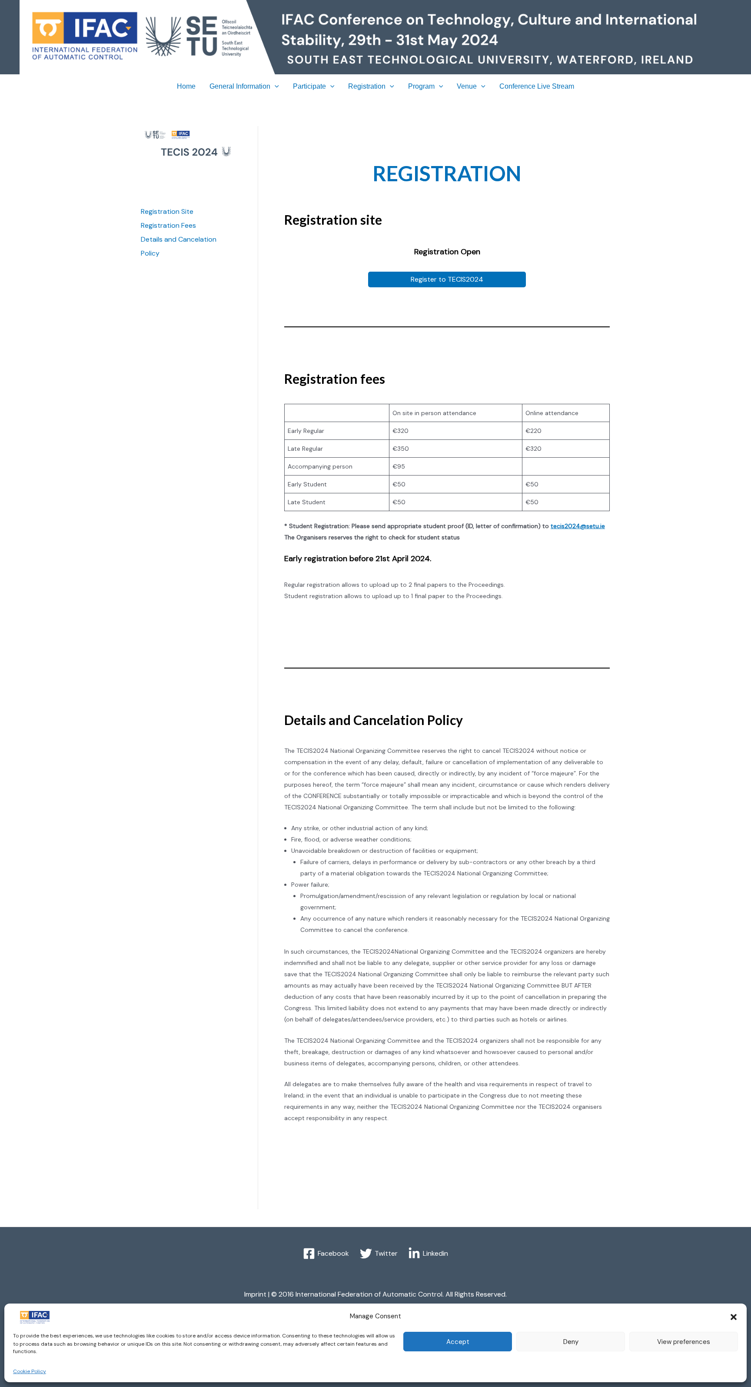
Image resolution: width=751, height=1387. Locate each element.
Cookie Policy (29, 1371)
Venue (467, 86)
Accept (457, 1341)
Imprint (255, 1294)
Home (186, 86)
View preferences (683, 1341)
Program (421, 86)
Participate (309, 86)
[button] (733, 1317)
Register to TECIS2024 (447, 279)
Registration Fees (168, 225)
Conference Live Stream (536, 86)
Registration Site (167, 211)
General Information (239, 86)
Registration (366, 86)
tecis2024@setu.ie (578, 526)
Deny (570, 1341)
